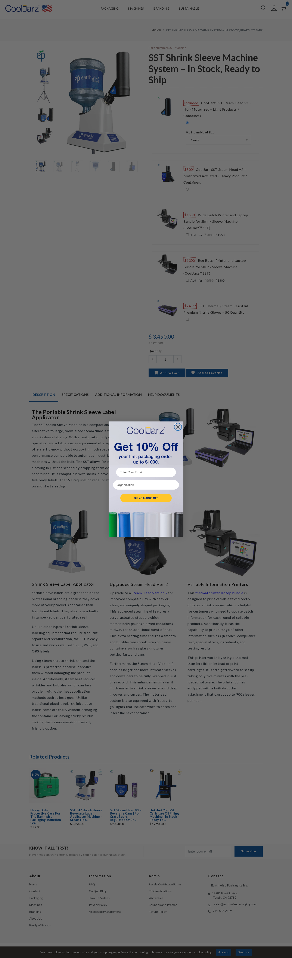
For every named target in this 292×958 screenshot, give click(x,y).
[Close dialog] (178, 427)
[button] (146, 498)
